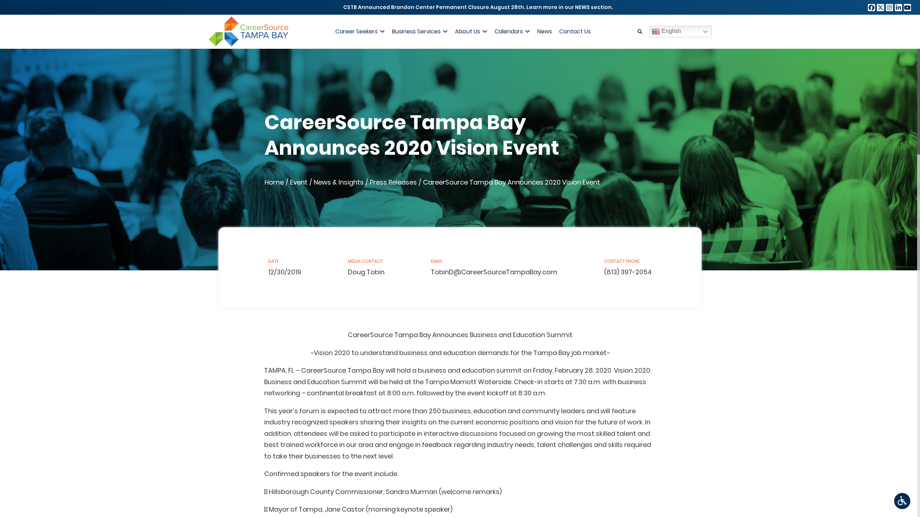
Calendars (508, 31)
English (670, 31)
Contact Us (575, 31)
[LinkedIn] (898, 7)
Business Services (416, 31)
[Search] (640, 31)
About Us (467, 31)
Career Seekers (356, 31)
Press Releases (393, 182)
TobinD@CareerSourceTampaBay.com (494, 271)
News (544, 31)
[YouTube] (907, 7)
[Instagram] (889, 7)
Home (274, 182)
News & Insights (339, 182)
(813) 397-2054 (628, 271)
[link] (902, 501)
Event (299, 182)
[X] (880, 7)
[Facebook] (871, 7)
